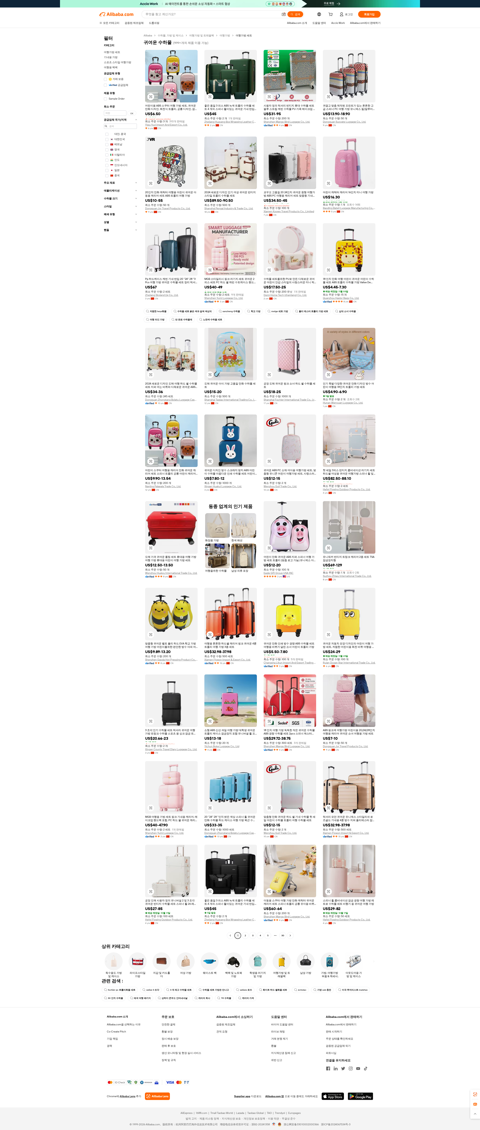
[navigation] (120, 486)
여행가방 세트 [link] (244, 35)
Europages (294, 1112)
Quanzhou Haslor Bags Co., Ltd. (341, 298)
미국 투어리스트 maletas (355, 990)
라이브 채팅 (278, 1031)
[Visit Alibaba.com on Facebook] (328, 1068)
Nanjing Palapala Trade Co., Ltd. (163, 486)
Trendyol (280, 1112)
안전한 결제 (168, 1024)
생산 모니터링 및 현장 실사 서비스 (181, 1052)
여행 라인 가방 (157, 319)
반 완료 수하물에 (183, 319)
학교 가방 (255, 311)
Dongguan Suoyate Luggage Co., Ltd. (344, 121)
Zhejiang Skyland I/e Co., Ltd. (161, 295)
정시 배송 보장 (170, 1038)
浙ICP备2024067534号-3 (335, 1124)
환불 (273, 1045)
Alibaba (148, 35)
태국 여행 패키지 (142, 998)
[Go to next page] (290, 935)
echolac (302, 990)
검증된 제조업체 (225, 1024)
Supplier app (242, 1096)
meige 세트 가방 (279, 311)
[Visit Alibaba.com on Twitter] (343, 1068)
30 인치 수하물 (115, 998)
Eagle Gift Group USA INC (278, 572)
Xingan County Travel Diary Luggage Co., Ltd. (171, 749)
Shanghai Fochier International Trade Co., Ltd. (290, 399)
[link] (475, 1094)
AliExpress (187, 1112)
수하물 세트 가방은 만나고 (215, 990)
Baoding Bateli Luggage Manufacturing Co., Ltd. (349, 207)
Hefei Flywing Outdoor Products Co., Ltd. (346, 489)
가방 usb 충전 (324, 990)
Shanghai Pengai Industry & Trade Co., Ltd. (228, 208)
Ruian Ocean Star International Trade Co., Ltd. (349, 662)
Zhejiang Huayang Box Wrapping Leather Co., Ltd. (230, 121)
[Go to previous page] (230, 935)
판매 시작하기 (334, 1031)
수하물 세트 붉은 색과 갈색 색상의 (194, 311)
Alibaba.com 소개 (117, 1016)
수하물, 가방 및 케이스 (171, 35)
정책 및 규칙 (169, 1060)
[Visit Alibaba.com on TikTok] (365, 1068)
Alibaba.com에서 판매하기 (341, 1024)
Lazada (240, 1112)
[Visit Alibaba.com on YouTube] (358, 1068)
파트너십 (331, 1052)
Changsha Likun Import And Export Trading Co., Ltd (290, 662)
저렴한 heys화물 (158, 311)
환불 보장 (167, 1031)
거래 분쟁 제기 (279, 1038)
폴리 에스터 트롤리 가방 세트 (313, 311)
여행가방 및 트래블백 (201, 35)
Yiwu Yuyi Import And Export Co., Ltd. (166, 124)
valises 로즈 (246, 990)
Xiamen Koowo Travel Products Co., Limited (289, 211)
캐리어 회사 (204, 998)
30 (282, 935)
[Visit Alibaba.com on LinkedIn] (335, 1068)
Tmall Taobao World (221, 1112)
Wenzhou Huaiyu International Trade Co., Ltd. (171, 572)
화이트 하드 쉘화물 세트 (275, 990)
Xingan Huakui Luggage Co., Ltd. (223, 486)
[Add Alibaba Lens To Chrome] (157, 1096)
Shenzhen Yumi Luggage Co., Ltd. (223, 298)
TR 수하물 (226, 998)
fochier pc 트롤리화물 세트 (121, 990)
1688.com (201, 1112)
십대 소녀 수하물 (347, 311)
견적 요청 (221, 1031)
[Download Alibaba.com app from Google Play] (360, 1096)
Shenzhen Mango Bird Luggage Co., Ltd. (287, 121)
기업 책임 (112, 1038)
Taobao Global (255, 1112)
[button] (283, 14)
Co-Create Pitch (116, 1031)
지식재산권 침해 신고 (283, 1052)
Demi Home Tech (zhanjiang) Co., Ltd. (285, 295)
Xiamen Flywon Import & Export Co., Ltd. (227, 659)
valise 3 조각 (152, 990)
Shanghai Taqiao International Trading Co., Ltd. (230, 399)
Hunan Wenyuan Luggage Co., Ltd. (343, 402)
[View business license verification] (274, 1124)
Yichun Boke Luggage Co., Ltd (221, 746)
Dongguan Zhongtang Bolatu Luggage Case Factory (171, 399)
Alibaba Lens (127, 1096)
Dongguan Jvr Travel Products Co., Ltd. (167, 208)
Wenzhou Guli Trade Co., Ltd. (280, 486)
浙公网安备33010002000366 (301, 1124)
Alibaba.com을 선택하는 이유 (124, 1024)
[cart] (331, 14)
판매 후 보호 (169, 1045)
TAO (269, 1112)
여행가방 (225, 35)
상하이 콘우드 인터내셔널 (175, 998)
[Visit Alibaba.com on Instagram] (350, 1068)
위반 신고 (276, 1060)
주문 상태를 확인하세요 (339, 1038)
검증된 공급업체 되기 (338, 1045)
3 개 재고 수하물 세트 (181, 990)
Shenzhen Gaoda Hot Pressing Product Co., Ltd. (171, 659)
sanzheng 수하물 (231, 311)
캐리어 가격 (248, 998)
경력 (109, 1045)
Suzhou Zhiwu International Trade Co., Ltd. (347, 575)
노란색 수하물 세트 (212, 319)
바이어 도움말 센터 (282, 1024)
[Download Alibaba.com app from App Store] (333, 1096)
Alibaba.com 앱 (274, 1096)
